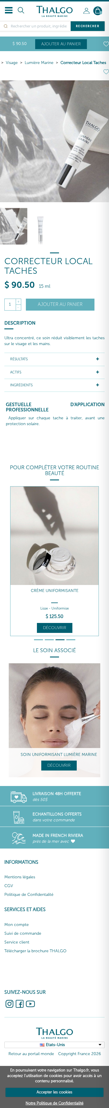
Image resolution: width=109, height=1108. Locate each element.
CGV (8, 885)
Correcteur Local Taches (83, 62)
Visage (12, 62)
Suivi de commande (22, 933)
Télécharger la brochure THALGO (35, 950)
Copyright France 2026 (79, 1053)
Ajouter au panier (61, 43)
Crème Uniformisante (54, 590)
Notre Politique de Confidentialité (54, 1103)
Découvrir (54, 627)
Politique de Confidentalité (28, 894)
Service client (16, 942)
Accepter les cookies (54, 1092)
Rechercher (87, 26)
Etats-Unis (55, 1044)
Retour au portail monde (31, 1053)
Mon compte (16, 924)
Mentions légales (19, 877)
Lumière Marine (39, 62)
